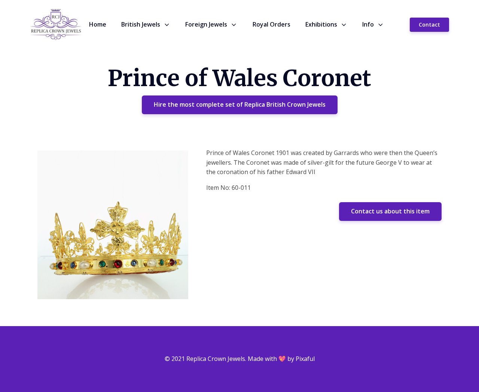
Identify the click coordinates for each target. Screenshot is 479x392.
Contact (429, 24)
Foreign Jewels (206, 24)
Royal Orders (271, 24)
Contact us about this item (390, 211)
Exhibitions (321, 24)
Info (368, 24)
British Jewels (140, 24)
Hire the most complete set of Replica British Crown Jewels (240, 104)
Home (97, 24)
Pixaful (305, 359)
